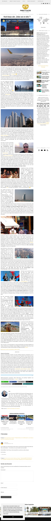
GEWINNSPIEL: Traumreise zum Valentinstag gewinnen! (4, 423)
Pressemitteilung (24, 281)
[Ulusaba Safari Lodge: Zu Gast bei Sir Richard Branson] (39, 81)
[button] (5, 381)
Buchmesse (8, 94)
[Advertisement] (43, 138)
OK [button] (13, 516)
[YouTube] (43, 3)
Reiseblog (4, 1)
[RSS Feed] (47, 150)
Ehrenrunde (5, 153)
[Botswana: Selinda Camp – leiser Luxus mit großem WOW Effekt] (39, 73)
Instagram (13, 408)
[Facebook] (45, 3)
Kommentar (3, 469)
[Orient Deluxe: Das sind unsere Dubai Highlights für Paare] (13, 417)
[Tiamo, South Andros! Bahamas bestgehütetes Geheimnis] (39, 90)
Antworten (4, 454)
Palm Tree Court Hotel (8, 155)
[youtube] (42, 150)
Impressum (40, 1)
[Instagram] (41, 3)
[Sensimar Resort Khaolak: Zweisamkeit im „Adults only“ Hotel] (29, 417)
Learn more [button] (5, 513)
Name (2, 483)
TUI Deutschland (5, 75)
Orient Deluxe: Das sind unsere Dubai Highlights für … (13, 423)
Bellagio (31, 242)
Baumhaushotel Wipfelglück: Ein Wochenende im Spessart (7, 428)
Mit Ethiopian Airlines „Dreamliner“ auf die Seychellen (25, 428)
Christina (6, 442)
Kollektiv (26, 347)
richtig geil (13, 74)
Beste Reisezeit (31, 1)
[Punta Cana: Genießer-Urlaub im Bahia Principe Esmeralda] (21, 417)
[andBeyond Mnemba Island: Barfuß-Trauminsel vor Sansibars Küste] (39, 85)
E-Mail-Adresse (4, 487)
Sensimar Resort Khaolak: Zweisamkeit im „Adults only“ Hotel (29, 423)
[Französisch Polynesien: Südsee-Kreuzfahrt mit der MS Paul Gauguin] (39, 77)
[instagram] (39, 150)
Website (2, 492)
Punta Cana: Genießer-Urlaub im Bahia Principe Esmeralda (21, 423)
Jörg (7, 187)
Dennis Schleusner (4, 135)
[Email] (47, 3)
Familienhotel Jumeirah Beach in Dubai (22, 368)
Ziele (24, 1)
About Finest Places (15, 1)
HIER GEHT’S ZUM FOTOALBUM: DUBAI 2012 (10, 349)
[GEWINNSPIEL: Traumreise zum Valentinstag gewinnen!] (5, 417)
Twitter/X (9, 408)
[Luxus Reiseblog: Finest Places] (25, 6)
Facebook (18, 408)
